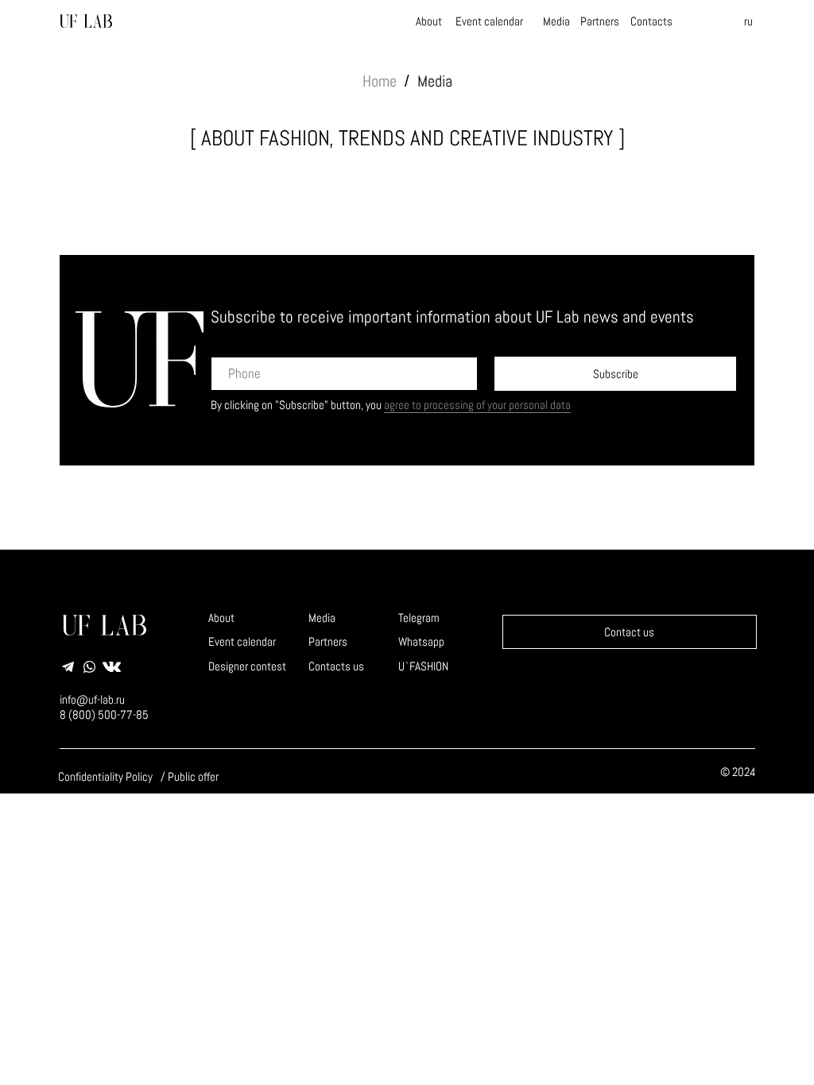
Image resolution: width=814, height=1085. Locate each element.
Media (556, 21)
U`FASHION (423, 666)
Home (379, 81)
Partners (599, 21)
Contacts (651, 21)
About (429, 21)
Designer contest (247, 666)
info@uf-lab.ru (92, 699)
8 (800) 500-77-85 (104, 714)
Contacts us (336, 666)
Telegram (419, 617)
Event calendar (489, 21)
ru (748, 21)
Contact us (629, 631)
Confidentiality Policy (105, 776)
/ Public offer (190, 776)
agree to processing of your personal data (477, 404)
